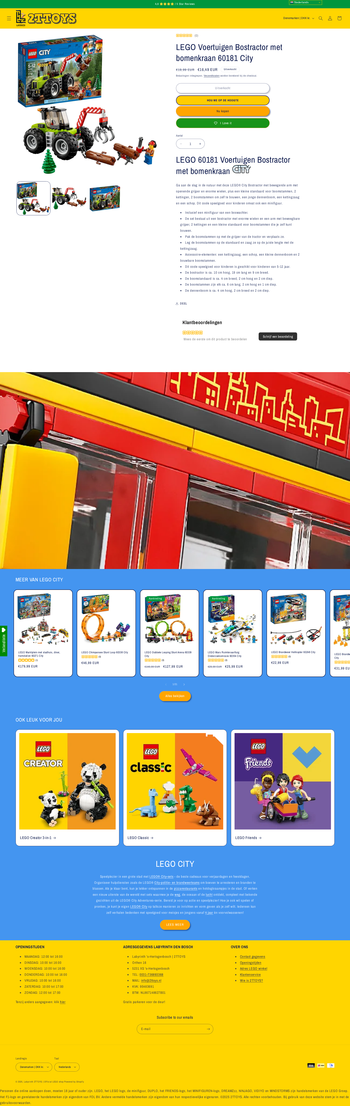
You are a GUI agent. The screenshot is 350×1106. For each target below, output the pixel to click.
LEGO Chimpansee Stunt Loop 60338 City (104, 652)
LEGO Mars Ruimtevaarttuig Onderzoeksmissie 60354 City (225, 654)
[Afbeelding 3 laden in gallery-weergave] (105, 198)
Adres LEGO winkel (253, 968)
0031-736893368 (151, 974)
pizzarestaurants (185, 888)
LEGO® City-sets (161, 876)
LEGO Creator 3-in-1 (36, 837)
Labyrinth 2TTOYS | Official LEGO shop (43, 1081)
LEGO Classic (138, 837)
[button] (9, 18)
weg (177, 894)
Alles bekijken (175, 696)
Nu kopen (223, 111)
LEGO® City (138, 906)
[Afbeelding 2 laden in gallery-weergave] (69, 198)
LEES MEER (175, 924)
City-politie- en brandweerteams (177, 882)
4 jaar (209, 912)
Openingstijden (250, 962)
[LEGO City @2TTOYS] (242, 171)
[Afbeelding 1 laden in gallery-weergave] (33, 198)
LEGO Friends (246, 837)
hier (63, 1002)
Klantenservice (250, 974)
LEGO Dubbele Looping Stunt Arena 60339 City (168, 654)
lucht (209, 894)
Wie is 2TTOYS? (251, 980)
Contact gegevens (252, 956)
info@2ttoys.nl (151, 980)
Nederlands (301, 2)
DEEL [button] (183, 303)
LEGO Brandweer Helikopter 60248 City (293, 652)
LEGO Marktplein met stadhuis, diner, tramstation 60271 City (39, 654)
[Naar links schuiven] (165, 684)
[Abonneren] (208, 1029)
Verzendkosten (212, 75)
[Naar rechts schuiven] (184, 684)
